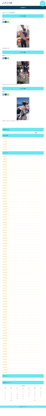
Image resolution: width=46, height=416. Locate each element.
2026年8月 (5, 156)
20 (5, 396)
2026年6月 (5, 158)
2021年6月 (5, 317)
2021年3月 (5, 324)
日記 (4, 378)
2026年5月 (5, 161)
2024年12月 (5, 206)
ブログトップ (6, 129)
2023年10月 (5, 243)
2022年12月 (5, 269)
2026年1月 (5, 172)
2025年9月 (5, 182)
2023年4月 (5, 259)
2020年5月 (5, 351)
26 (40, 396)
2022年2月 (5, 296)
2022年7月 (5, 282)
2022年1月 (5, 298)
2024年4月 (5, 227)
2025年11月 (5, 177)
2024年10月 (5, 211)
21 (11, 396)
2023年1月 (5, 266)
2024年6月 (5, 222)
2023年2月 (5, 264)
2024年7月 (5, 219)
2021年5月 (5, 319)
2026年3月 (5, 166)
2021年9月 (5, 309)
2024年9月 (5, 214)
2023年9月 (5, 245)
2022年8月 (5, 280)
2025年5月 (5, 193)
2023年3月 (5, 261)
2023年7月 (5, 251)
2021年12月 (5, 301)
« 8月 (11, 400)
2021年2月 (5, 327)
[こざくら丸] (23, 3)
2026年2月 (5, 169)
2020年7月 (5, 346)
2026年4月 (5, 164)
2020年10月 (5, 338)
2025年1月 (5, 203)
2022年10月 (5, 274)
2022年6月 (5, 285)
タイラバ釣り (23, 16)
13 (5, 394)
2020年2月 (5, 359)
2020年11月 (5, 335)
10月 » (35, 400)
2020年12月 (5, 332)
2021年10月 (5, 306)
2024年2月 (5, 232)
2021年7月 (5, 314)
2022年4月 (5, 290)
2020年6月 (5, 348)
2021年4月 (5, 322)
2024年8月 (5, 216)
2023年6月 (5, 253)
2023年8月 (5, 248)
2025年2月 (5, 201)
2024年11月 (5, 209)
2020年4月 (5, 353)
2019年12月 (5, 364)
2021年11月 (5, 303)
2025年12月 (5, 174)
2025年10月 (5, 180)
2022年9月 (5, 277)
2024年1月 (5, 235)
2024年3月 (5, 230)
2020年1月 (5, 361)
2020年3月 (5, 356)
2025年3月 (5, 198)
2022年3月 (5, 293)
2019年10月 (5, 369)
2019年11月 (5, 367)
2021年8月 (5, 311)
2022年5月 (5, 288)
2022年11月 (5, 272)
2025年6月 (5, 190)
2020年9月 (5, 340)
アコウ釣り (5, 138)
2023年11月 (5, 240)
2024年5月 (5, 224)
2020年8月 (5, 343)
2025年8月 (5, 185)
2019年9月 (5, 372)
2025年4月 (5, 195)
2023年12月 (5, 238)
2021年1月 (5, 330)
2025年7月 (5, 187)
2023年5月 (5, 256)
